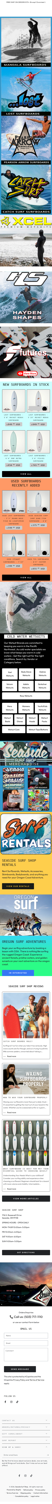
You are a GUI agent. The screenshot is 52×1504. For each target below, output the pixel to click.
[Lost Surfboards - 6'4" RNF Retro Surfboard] (13, 441)
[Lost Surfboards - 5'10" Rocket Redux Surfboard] (38, 400)
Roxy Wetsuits (26, 696)
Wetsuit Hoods (32, 720)
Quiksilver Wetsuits (42, 686)
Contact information (40, 1493)
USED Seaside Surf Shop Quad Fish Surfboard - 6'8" (38, 518)
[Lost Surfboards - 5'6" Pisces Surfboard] (38, 441)
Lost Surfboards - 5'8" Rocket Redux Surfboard (13, 417)
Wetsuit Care (13, 729)
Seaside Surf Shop (21, 1487)
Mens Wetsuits (9, 708)
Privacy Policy (19, 1380)
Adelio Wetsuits (26, 686)
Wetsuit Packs (44, 720)
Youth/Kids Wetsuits (42, 708)
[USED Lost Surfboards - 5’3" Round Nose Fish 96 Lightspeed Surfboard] (13, 501)
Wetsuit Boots (7, 720)
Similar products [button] (44, 409)
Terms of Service (37, 1380)
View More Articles (26, 1198)
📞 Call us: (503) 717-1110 (26, 1317)
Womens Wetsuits (26, 708)
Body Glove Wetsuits (26, 674)
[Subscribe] (48, 1455)
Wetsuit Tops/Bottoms (38, 729)
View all (26, 474)
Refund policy (28, 1490)
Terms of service (12, 1493)
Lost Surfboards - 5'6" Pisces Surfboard (38, 458)
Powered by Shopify (14, 1490)
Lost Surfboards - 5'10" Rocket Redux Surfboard (38, 417)
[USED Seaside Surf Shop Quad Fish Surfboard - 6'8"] (38, 501)
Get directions (26, 1252)
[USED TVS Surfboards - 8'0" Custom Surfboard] (38, 545)
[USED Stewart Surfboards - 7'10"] (13, 545)
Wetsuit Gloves (19, 720)
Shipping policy (25, 1493)
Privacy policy (40, 1490)
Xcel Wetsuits (10, 674)
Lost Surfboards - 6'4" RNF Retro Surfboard (13, 458)
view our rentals (18, 886)
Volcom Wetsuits (9, 686)
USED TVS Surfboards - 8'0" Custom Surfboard (38, 562)
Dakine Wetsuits (42, 674)
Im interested (18, 973)
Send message (20, 1369)
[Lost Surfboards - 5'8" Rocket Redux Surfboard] (13, 400)
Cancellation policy (21, 1496)
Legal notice (35, 1496)
